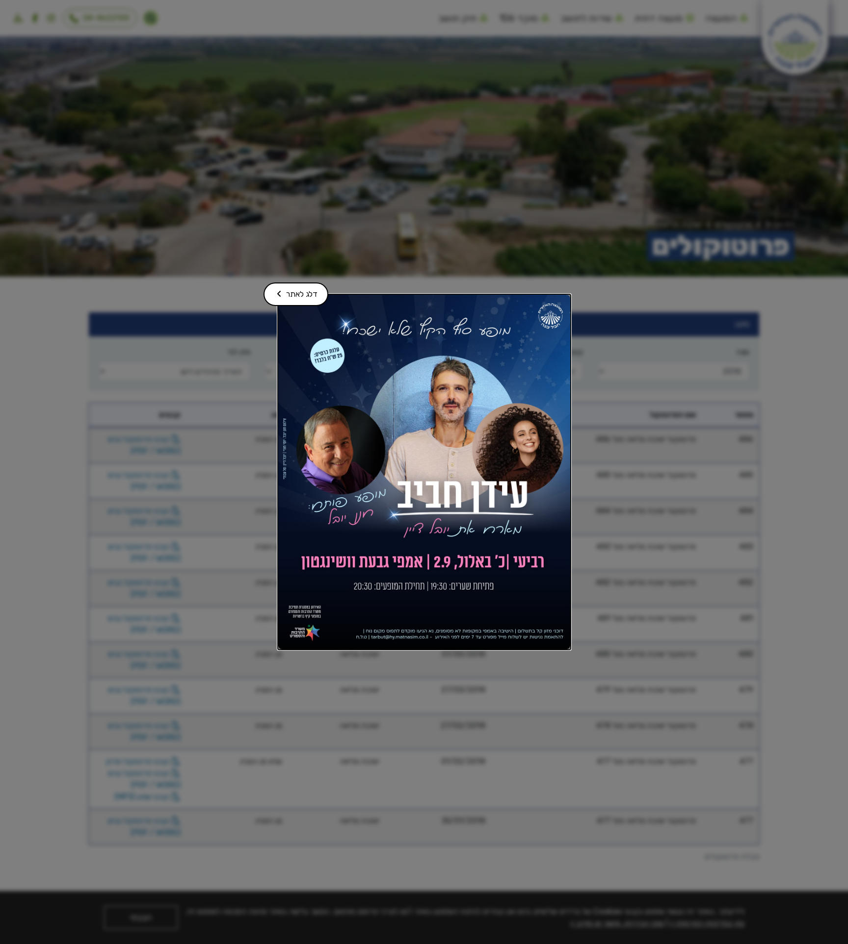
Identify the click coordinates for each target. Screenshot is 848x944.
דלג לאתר (294, 290)
